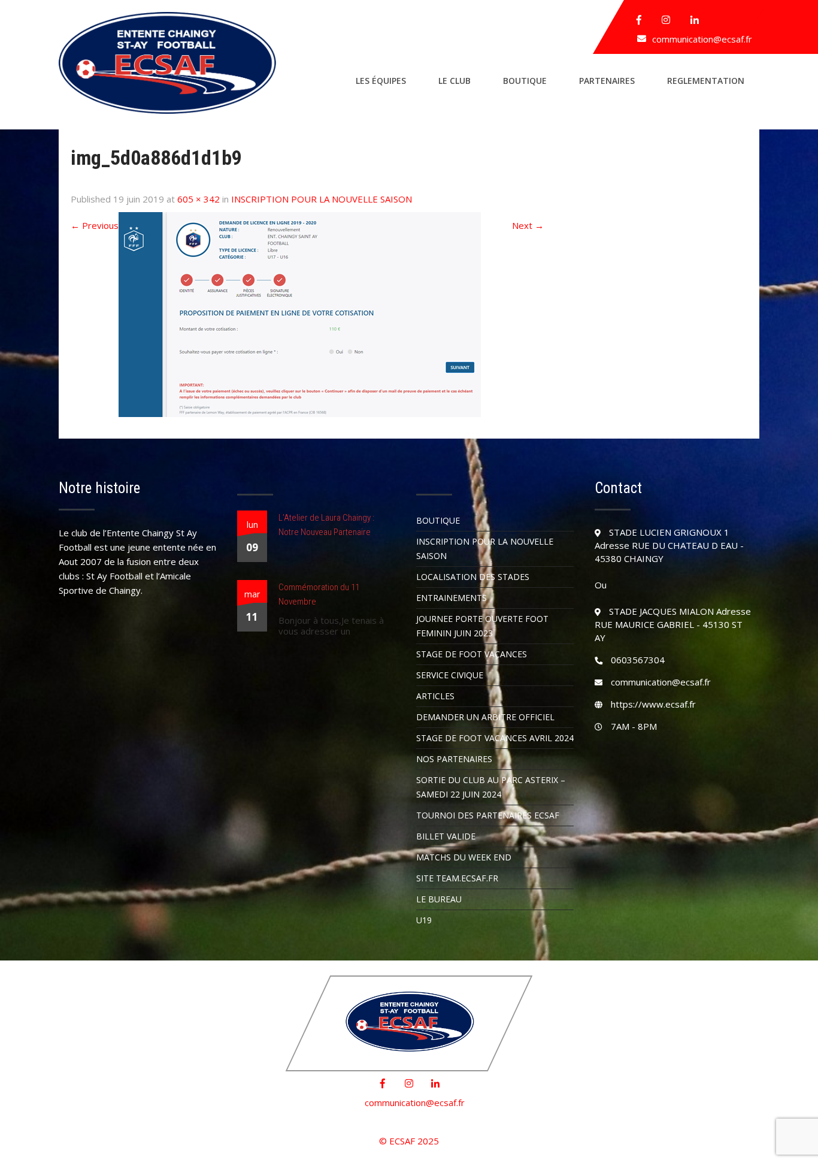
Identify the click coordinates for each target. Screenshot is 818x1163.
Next (528, 225)
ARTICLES (435, 696)
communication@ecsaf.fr (702, 39)
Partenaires (607, 80)
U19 (424, 920)
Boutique (525, 80)
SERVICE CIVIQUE (449, 675)
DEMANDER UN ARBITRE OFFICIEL (485, 717)
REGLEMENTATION (705, 80)
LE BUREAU (439, 899)
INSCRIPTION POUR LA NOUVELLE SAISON (321, 199)
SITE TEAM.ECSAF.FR (457, 878)
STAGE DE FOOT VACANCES (471, 654)
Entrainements (451, 597)
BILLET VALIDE (445, 836)
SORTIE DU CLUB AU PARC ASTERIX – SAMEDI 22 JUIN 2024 (490, 787)
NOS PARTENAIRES (454, 759)
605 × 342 (198, 199)
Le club (454, 80)
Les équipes (381, 80)
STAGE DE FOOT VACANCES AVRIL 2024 (495, 738)
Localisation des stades (472, 576)
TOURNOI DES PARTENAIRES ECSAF (487, 815)
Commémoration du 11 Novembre (318, 594)
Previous (95, 225)
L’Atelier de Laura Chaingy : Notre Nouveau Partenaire (326, 524)
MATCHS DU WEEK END (463, 857)
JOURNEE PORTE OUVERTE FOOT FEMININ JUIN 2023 (482, 626)
